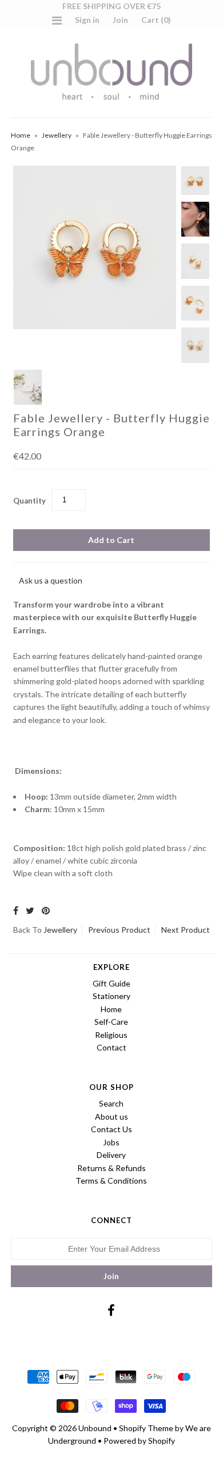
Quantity (29, 500)
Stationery (111, 996)
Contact (111, 1047)
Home (20, 135)
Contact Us (111, 1129)
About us (111, 1116)
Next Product (185, 929)
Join (120, 20)
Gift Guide (111, 983)
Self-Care (111, 1021)
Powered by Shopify (139, 1440)
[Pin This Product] (46, 910)
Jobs (111, 1142)
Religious (111, 1035)
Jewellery (56, 135)
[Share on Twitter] (30, 910)
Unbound (95, 1428)
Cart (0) (156, 20)
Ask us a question (50, 580)
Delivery (111, 1155)
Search (111, 1103)
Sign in (87, 20)
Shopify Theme (146, 1428)
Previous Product (119, 929)
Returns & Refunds (111, 1168)
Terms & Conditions (111, 1180)
